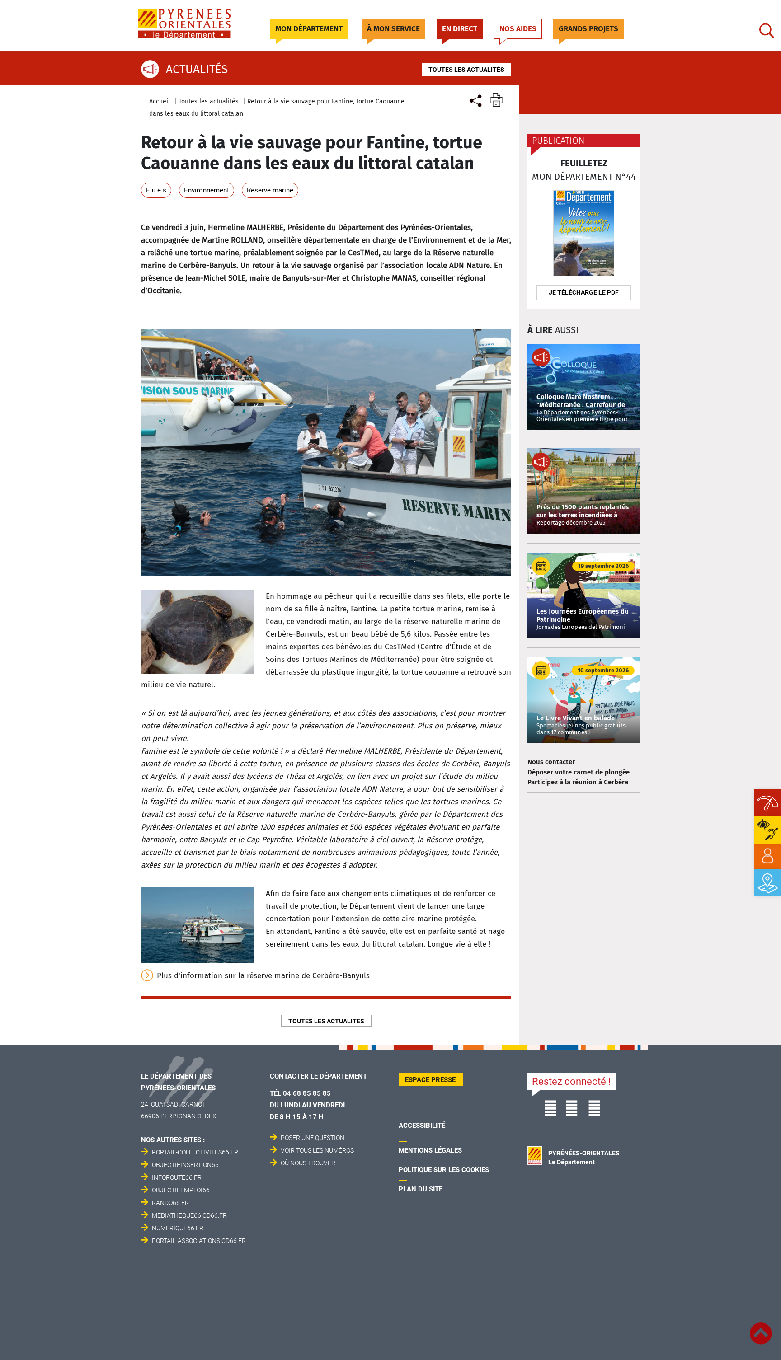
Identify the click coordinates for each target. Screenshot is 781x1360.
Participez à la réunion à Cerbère (577, 782)
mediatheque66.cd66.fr (189, 1215)
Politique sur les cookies (444, 1170)
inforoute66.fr (177, 1177)
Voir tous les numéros (317, 1150)
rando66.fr (170, 1202)
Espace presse (430, 1080)
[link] (767, 856)
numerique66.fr (177, 1228)
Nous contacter (551, 762)
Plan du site (420, 1189)
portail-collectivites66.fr (195, 1152)
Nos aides (517, 28)
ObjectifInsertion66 (185, 1164)
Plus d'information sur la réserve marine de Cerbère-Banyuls (263, 975)
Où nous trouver (308, 1163)
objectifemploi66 (181, 1190)
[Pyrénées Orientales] (195, 24)
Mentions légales (430, 1150)
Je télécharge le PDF (584, 292)
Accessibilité (422, 1125)
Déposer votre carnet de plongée (578, 772)
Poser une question (312, 1137)
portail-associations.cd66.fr (199, 1240)
